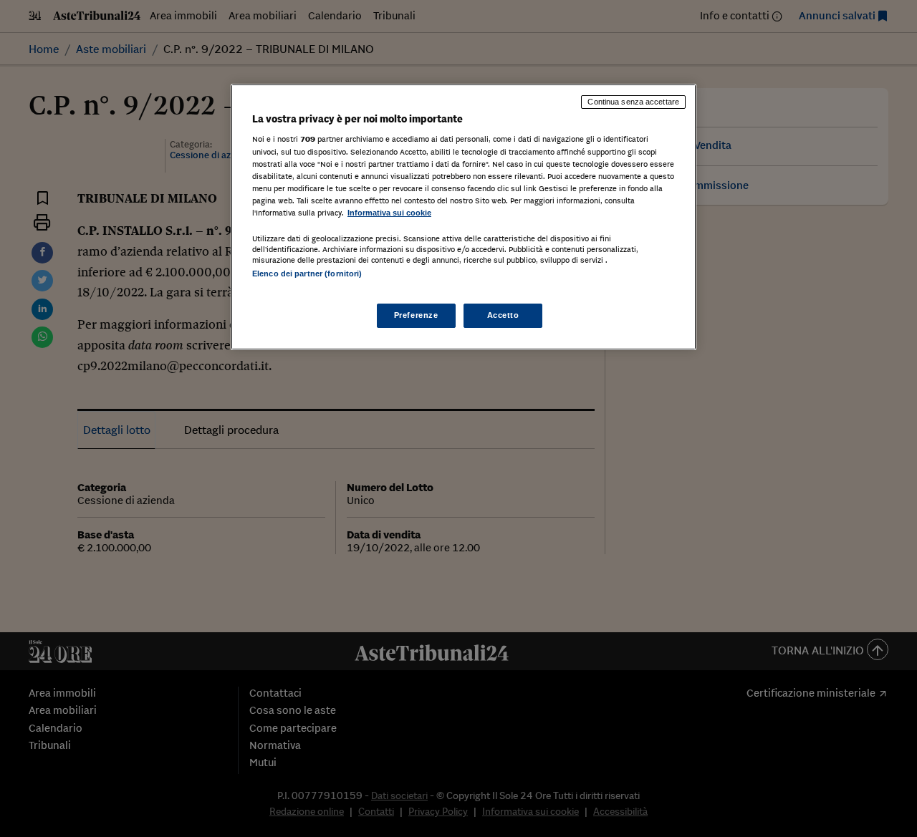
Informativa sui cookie (389, 212)
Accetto (503, 315)
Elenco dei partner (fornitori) (307, 273)
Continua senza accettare (633, 101)
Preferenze (416, 315)
